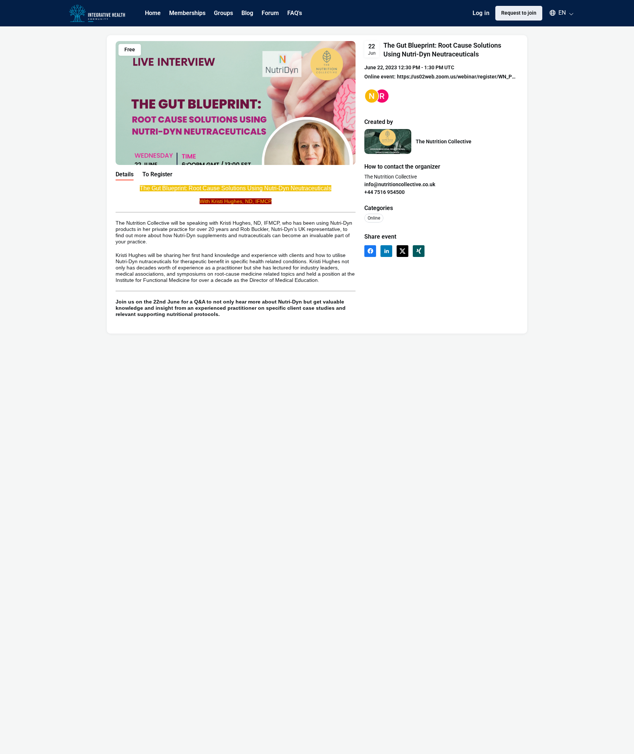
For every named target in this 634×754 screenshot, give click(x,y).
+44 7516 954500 (384, 192)
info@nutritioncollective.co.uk (399, 184)
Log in (481, 13)
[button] (558, 13)
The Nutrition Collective (443, 141)
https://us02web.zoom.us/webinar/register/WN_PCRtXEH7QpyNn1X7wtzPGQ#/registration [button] (457, 77)
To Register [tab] (157, 174)
